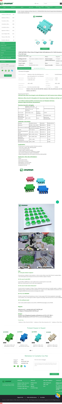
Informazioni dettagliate (24, 68)
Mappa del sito (20, 397)
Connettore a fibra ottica (8, 24)
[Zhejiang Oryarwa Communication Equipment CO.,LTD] (2, 70)
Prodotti (13, 7)
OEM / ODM (45, 384)
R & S (44, 386)
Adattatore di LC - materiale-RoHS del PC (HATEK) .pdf (30, 309)
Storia (32, 384)
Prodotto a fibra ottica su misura (8, 40)
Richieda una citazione (6, 57)
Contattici (57, 7)
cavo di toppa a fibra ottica (8, 33)
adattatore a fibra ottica (8, 17)
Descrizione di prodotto (39, 68)
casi (1, 55)
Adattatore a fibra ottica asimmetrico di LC (42, 322)
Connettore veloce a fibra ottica (8, 27)
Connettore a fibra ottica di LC (23, 386)
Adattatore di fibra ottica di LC (8, 14)
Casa (4, 7)
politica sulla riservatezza (32, 397)
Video (22, 7)
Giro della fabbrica (40, 7)
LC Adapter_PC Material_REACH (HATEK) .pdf (28, 311)
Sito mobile (42, 397)
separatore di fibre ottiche (8, 30)
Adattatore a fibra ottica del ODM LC (25, 322)
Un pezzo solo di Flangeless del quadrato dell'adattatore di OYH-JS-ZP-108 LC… (36, 315)
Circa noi (31, 7)
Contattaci (3, 50)
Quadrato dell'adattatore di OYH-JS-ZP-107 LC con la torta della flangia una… (35, 316)
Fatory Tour (3, 45)
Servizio (32, 386)
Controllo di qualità (48, 7)
